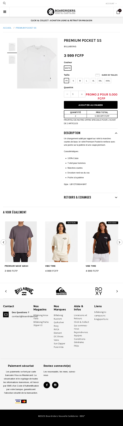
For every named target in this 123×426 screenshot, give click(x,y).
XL (93, 81)
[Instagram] (55, 385)
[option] (37, 63)
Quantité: (69, 87)
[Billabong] (24, 291)
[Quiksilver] (61, 291)
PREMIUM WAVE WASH (16, 266)
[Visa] (18, 401)
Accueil (7, 28)
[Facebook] (47, 385)
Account (110, 3)
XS (66, 81)
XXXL (108, 81)
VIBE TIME (50, 266)
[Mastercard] (24, 401)
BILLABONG (70, 46)
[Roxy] (98, 291)
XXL (100, 81)
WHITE (67, 68)
